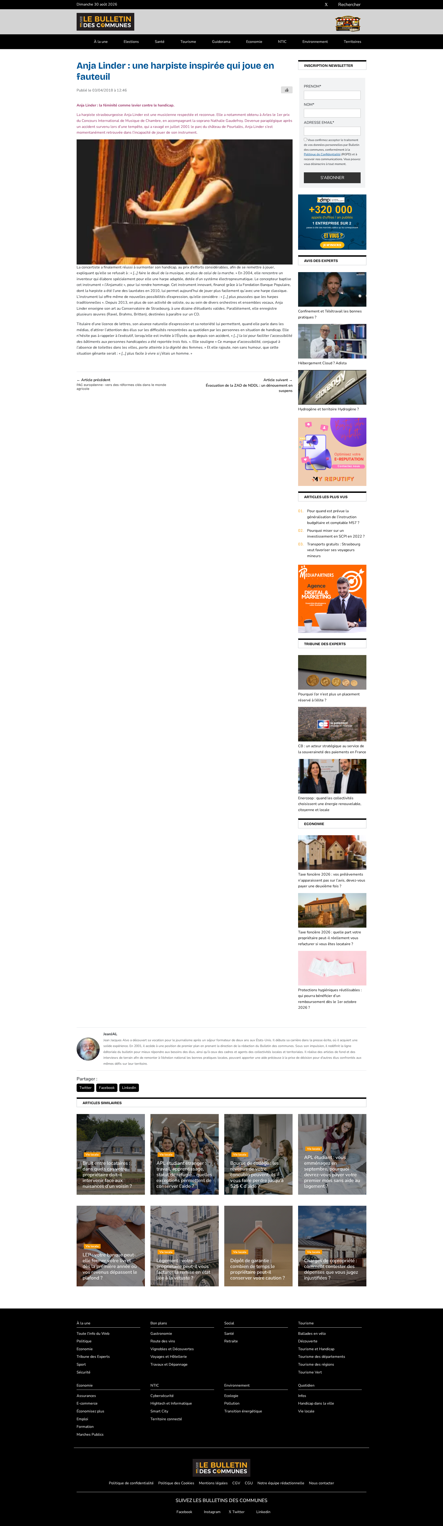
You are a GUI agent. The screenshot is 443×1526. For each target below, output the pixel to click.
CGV (236, 1483)
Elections (131, 41)
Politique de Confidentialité (322, 154)
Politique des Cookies (176, 1483)
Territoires (352, 41)
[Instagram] (319, 4)
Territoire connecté (166, 1419)
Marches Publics (90, 1434)
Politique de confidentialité (131, 1483)
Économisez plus (90, 1411)
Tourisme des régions (316, 1364)
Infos (302, 1395)
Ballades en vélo (312, 1333)
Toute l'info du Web (93, 1333)
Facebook (107, 1087)
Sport (81, 1364)
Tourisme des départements (321, 1356)
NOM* (309, 104)
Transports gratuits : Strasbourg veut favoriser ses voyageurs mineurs (333, 550)
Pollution (231, 1403)
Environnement (315, 41)
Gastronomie (161, 1333)
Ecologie (231, 1395)
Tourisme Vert (310, 1372)
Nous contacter (321, 1483)
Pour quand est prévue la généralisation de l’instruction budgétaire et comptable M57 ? (333, 517)
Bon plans (158, 1323)
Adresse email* (319, 122)
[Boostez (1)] (332, 598)
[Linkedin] (333, 4)
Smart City (159, 1411)
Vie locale (306, 1411)
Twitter (85, 1087)
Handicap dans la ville (316, 1403)
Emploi (82, 1419)
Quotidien (306, 1385)
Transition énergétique (243, 1411)
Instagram (212, 1511)
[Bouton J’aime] (287, 89)
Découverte (307, 1341)
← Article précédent (121, 384)
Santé (160, 41)
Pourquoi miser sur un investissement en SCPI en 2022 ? (336, 533)
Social (229, 1323)
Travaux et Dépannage (169, 1364)
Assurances (86, 1395)
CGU (249, 1483)
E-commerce (87, 1403)
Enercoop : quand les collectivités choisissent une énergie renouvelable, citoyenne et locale (329, 804)
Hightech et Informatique (171, 1403)
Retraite (231, 1341)
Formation (85, 1426)
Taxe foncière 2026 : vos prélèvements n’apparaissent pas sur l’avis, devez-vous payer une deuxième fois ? (331, 880)
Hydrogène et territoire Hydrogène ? (328, 409)
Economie (254, 41)
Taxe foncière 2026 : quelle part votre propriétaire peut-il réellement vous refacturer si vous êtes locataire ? (329, 938)
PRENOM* (312, 86)
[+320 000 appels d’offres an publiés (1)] (332, 221)
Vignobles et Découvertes (172, 1349)
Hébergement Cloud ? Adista (322, 363)
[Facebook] (312, 4)
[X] (326, 4)
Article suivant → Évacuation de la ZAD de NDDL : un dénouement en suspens (249, 385)
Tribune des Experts (93, 1356)
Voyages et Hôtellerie (168, 1356)
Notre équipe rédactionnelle (280, 1483)
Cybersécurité (162, 1395)
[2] (332, 451)
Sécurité (83, 1372)
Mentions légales (213, 1483)
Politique (84, 1341)
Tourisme (188, 41)
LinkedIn (129, 1087)
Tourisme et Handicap (316, 1349)
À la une (101, 41)
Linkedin (262, 1511)
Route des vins (162, 1341)
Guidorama (221, 41)
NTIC (282, 41)
